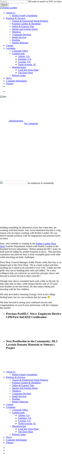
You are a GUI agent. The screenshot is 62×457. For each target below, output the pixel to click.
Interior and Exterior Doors (25, 388)
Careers (9, 404)
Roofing (16, 399)
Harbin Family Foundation (24, 374)
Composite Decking (21, 393)
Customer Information (16, 440)
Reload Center (19, 434)
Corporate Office (20, 410)
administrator (16, 120)
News (9, 437)
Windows (16, 391)
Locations (10, 407)
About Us (10, 371)
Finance (10, 442)
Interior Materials (20, 401)
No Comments (31, 123)
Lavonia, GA (24, 420)
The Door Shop (25, 431)
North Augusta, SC (27, 423)
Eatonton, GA (24, 418)
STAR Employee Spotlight (31, 101)
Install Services (19, 396)
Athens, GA (24, 415)
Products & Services (15, 377)
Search (4, 5)
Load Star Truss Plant (28, 429)
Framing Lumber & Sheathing (26, 382)
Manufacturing (19, 426)
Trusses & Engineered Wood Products (30, 380)
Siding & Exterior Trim (23, 385)
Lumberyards (18, 412)
